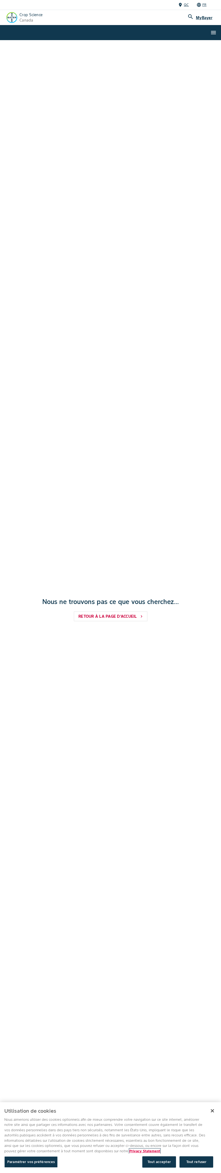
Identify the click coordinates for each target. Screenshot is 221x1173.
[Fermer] (212, 1111)
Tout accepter (159, 1162)
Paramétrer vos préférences (31, 1162)
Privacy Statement (144, 1151)
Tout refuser (196, 1162)
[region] (110, 1137)
